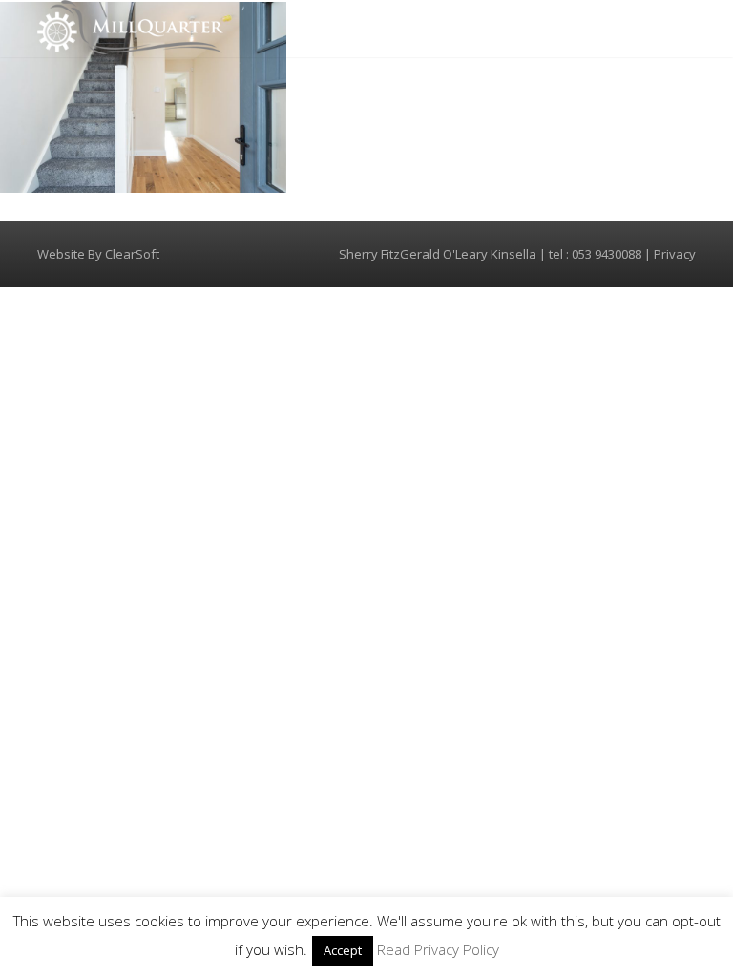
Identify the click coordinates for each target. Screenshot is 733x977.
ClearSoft (132, 253)
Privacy (675, 253)
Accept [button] (343, 950)
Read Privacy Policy (438, 949)
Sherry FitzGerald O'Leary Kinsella (437, 253)
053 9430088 (606, 253)
